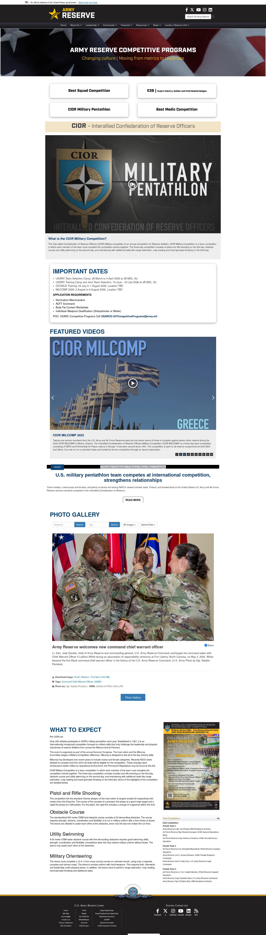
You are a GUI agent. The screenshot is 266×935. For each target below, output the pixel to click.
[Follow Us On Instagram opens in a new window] (173, 912)
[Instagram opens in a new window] (204, 9)
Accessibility (66, 916)
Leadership (91, 25)
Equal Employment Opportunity (106, 913)
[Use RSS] (196, 912)
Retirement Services (107, 916)
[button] (89, 2)
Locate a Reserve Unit (176, 25)
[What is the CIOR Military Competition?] (133, 184)
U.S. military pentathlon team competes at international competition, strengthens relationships (133, 477)
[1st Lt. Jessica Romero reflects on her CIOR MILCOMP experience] (133, 383)
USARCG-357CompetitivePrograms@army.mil (129, 316)
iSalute (84, 913)
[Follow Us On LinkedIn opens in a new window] (188, 912)
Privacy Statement (66, 923)
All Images (128, 524)
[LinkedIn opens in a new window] (210, 9)
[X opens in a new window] (192, 9)
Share (211, 645)
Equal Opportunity (107, 910)
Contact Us (66, 920)
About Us (74, 25)
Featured (125, 25)
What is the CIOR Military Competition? (77, 238)
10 (211, 454)
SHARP (107, 920)
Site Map (66, 913)
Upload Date (147, 524)
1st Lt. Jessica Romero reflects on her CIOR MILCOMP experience (101, 435)
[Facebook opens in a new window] (186, 9)
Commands (108, 25)
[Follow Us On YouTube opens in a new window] (181, 912)
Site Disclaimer (65, 926)
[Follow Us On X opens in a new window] (165, 912)
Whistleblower (84, 920)
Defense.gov (84, 926)
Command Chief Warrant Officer (77, 681)
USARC (57, 467)
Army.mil (84, 923)
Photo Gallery (133, 697)
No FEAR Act (84, 916)
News (156, 25)
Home (63, 25)
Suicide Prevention (107, 923)
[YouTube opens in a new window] (198, 9)
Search (79, 524)
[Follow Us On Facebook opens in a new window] (157, 912)
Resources (141, 25)
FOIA (84, 910)
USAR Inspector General (107, 926)
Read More (133, 500)
